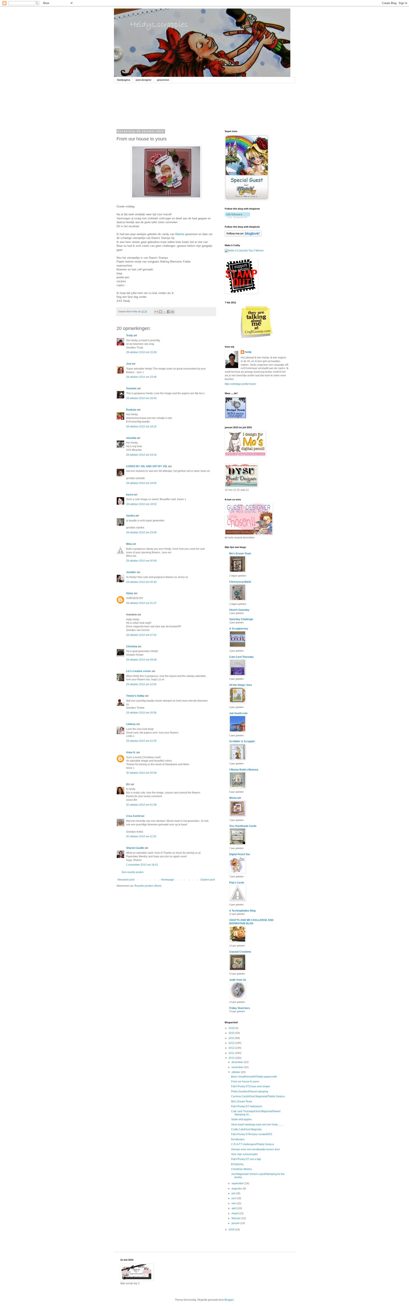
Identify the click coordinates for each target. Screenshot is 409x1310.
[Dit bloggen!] (160, 312)
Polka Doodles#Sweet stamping (249, 1091)
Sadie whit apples (241, 1119)
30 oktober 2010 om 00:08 (141, 772)
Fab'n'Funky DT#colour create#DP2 (251, 1134)
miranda (131, 438)
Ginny (129, 593)
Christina (131, 646)
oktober (236, 1072)
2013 (232, 1043)
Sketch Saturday (239, 609)
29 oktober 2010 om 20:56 (141, 712)
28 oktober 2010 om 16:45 (141, 398)
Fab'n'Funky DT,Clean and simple (250, 1086)
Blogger (229, 1299)
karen (129, 494)
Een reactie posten (133, 872)
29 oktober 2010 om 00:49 (141, 582)
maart (235, 1213)
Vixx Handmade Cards (242, 826)
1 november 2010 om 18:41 (142, 864)
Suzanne (131, 388)
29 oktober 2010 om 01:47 (141, 603)
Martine (179, 234)
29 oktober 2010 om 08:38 (141, 659)
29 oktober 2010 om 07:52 (141, 635)
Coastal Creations (240, 951)
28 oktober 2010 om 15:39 (141, 352)
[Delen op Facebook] (168, 312)
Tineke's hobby (135, 695)
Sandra (130, 515)
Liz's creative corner (138, 671)
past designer (143, 79)
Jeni (128, 363)
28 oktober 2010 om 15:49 (141, 376)
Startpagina (123, 79)
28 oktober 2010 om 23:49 (141, 532)
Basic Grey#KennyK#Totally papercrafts (254, 1076)
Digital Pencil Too (239, 854)
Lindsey (131, 724)
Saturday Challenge (241, 619)
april (234, 1208)
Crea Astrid (133, 816)
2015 (232, 1033)
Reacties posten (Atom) (147, 885)
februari (236, 1218)
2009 (232, 1229)
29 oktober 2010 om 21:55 (141, 740)
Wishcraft (235, 797)
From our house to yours (245, 1081)
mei (234, 1203)
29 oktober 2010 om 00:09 (141, 560)
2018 (232, 1028)
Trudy (129, 335)
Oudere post (207, 879)
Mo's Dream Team (240, 553)
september (238, 1183)
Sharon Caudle (135, 847)
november (238, 1067)
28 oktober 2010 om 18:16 (141, 426)
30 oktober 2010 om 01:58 (141, 804)
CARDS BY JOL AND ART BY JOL (146, 466)
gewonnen (163, 79)
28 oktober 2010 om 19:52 (141, 504)
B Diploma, (237, 1164)
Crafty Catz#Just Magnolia (246, 1129)
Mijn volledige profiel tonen (240, 383)
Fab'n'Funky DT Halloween (246, 1106)
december (238, 1062)
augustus (237, 1188)
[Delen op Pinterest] (172, 312)
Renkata (131, 409)
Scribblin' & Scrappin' (242, 741)
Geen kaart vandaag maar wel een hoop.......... (257, 1124)
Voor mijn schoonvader (244, 1154)
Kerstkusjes (238, 1139)
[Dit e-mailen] (156, 312)
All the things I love (240, 685)
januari (236, 1223)
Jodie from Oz (237, 979)
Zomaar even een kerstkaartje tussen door (255, 1149)
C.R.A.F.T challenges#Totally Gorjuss (252, 1144)
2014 (232, 1038)
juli (234, 1193)
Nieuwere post (126, 879)
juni (234, 1198)
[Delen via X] (164, 312)
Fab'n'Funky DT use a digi (246, 1159)
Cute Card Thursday (241, 656)
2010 (232, 1057)
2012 (232, 1047)
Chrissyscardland (240, 581)
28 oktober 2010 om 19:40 (141, 483)
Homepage (167, 879)
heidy (248, 352)
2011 (232, 1053)
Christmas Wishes (241, 1169)
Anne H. (131, 752)
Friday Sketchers (239, 1008)
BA (128, 784)
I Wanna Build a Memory (243, 769)
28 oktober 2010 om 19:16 (141, 454)
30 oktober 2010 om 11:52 (141, 836)
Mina (129, 543)
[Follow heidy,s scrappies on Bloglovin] (237, 217)
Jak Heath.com (238, 713)
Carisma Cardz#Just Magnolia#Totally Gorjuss (258, 1096)
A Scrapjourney (238, 628)
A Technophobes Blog (242, 910)
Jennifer (131, 572)
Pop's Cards (236, 882)
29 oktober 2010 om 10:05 (141, 684)
